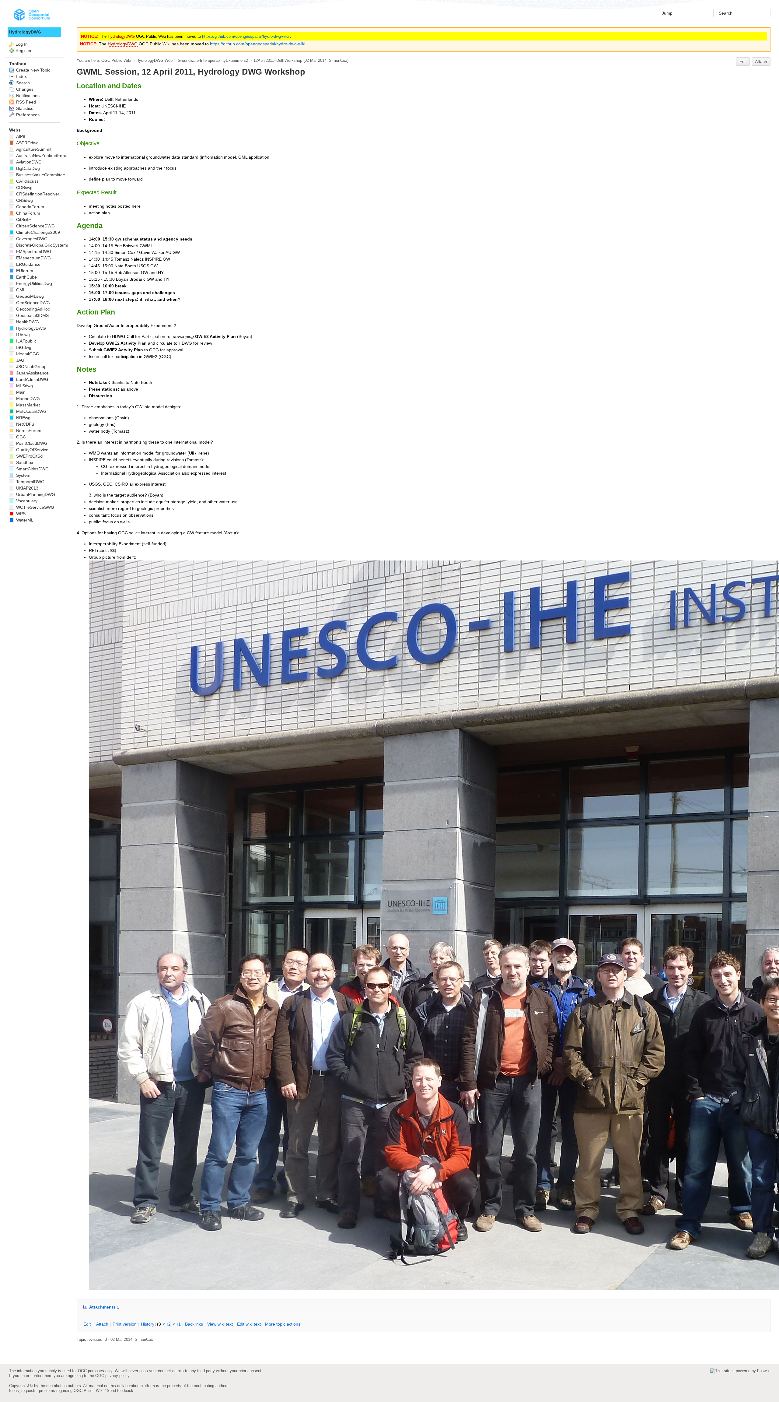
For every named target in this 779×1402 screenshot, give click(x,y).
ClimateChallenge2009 (37, 232)
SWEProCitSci (29, 456)
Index (21, 76)
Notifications (27, 95)
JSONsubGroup (31, 366)
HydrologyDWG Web (154, 60)
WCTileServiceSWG (34, 507)
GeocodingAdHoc (32, 309)
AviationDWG (28, 162)
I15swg (22, 334)
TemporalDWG (29, 481)
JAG (19, 360)
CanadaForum (29, 206)
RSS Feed (25, 102)
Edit (743, 61)
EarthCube (26, 277)
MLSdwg (24, 385)
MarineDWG (27, 398)
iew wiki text (220, 1324)
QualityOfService (31, 449)
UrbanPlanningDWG (35, 494)
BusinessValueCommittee (40, 174)
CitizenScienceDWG (35, 225)
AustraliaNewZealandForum (42, 155)
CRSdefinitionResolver (37, 194)
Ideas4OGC (27, 353)
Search (22, 82)
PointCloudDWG (31, 443)
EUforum (24, 270)
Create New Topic (32, 70)
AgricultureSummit (33, 149)
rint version (125, 1324)
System (22, 475)
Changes (24, 89)
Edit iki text (249, 1324)
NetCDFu (24, 424)
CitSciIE (23, 219)
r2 (169, 1324)
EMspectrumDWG (33, 257)
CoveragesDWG (31, 238)
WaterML (24, 520)
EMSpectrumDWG (33, 251)
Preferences (27, 114)
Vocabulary (26, 500)
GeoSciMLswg (29, 296)
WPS (20, 513)
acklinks (194, 1324)
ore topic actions (282, 1324)
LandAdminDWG (31, 379)
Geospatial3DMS (32, 315)
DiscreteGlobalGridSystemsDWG (47, 245)
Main (20, 392)
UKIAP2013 (26, 488)
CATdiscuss (27, 181)
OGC (20, 436)
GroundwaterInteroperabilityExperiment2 (213, 60)
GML (20, 289)
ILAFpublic (26, 341)
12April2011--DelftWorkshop (277, 60)
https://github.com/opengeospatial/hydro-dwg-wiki (245, 36)
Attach (761, 61)
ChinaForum (27, 213)
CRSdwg (24, 200)
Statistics (24, 108)
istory (147, 1324)
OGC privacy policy (112, 1375)
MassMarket (27, 404)
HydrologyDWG (121, 36)
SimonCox (338, 60)
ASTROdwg (27, 142)
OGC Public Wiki (116, 60)
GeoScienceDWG (32, 302)
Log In (22, 44)
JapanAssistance (32, 373)
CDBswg (24, 187)
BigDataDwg (27, 168)
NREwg (22, 417)
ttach (102, 1324)
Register (24, 50)
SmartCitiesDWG (32, 468)
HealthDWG (27, 321)
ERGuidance (27, 264)
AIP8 (20, 136)
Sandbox (24, 462)
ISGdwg (23, 347)
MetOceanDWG (31, 411)
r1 (179, 1324)
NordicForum (28, 430)
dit (87, 1324)
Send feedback (120, 1390)
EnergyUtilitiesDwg (33, 283)
